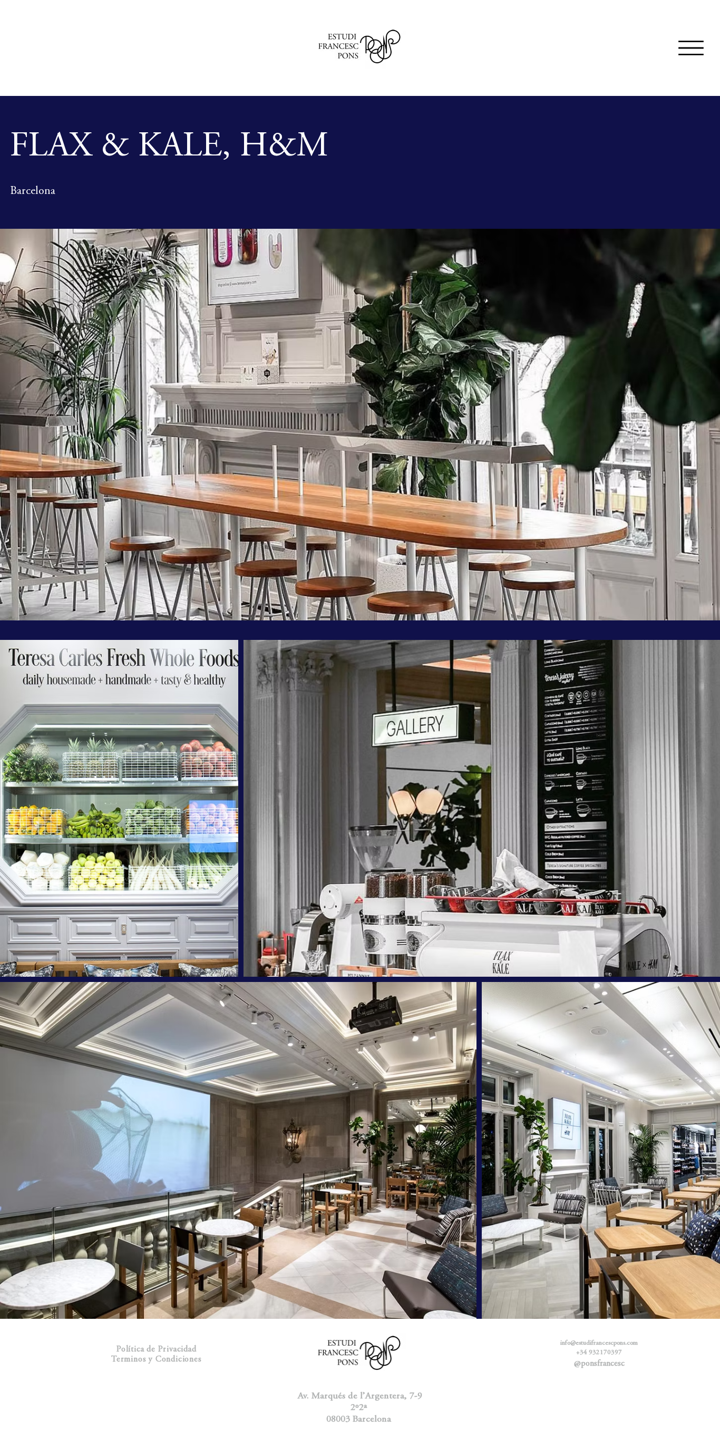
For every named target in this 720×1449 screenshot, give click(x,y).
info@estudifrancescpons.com (599, 1343)
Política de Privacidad (156, 1349)
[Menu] (691, 48)
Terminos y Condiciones (156, 1359)
